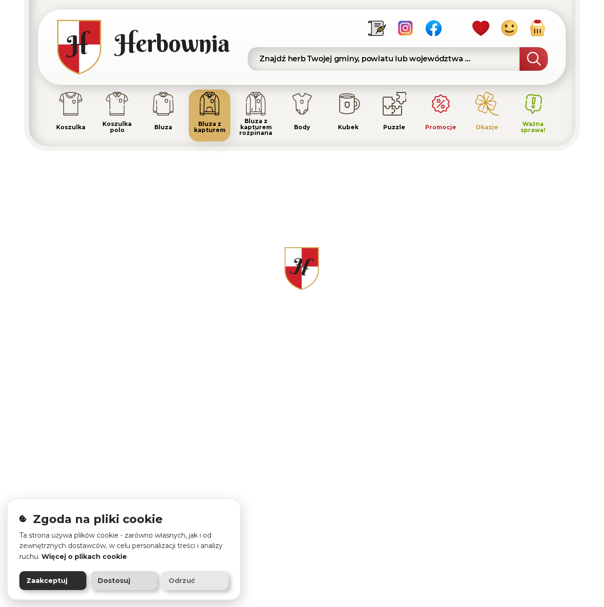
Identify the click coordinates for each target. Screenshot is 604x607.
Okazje (289, 467)
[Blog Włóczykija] (377, 27)
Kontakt (381, 309)
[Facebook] (433, 27)
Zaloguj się (481, 309)
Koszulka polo (302, 323)
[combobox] (398, 59)
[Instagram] (405, 27)
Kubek (289, 423)
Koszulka (293, 309)
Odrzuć (181, 580)
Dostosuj (114, 580)
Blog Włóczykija (396, 422)
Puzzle (289, 437)
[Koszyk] (537, 27)
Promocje (294, 452)
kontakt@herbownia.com (133, 348)
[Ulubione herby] (480, 27)
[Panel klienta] (509, 27)
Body (286, 409)
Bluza (287, 338)
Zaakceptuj (46, 580)
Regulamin (387, 323)
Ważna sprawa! (303, 481)
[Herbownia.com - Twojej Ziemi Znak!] (149, 47)
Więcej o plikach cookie (84, 556)
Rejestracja (481, 323)
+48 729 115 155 (112, 327)
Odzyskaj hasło (488, 338)
